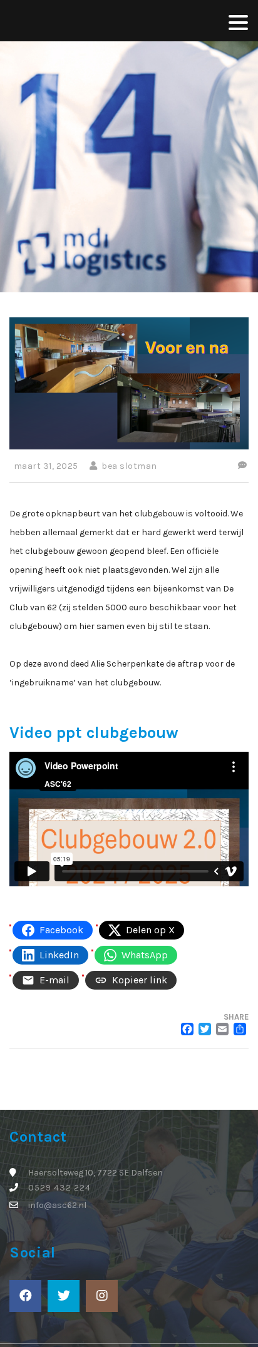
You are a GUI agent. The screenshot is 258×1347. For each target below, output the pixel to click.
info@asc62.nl (57, 1205)
